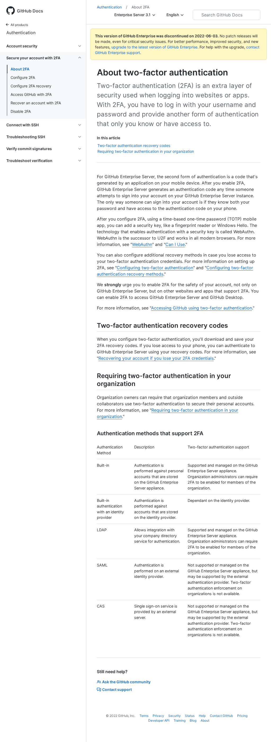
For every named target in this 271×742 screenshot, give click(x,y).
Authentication (20, 32)
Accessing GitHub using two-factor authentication (201, 308)
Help (202, 716)
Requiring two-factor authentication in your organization (145, 151)
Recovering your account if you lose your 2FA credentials (156, 358)
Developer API (158, 720)
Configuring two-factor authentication (155, 267)
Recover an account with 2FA (36, 103)
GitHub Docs (30, 11)
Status (190, 716)
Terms (143, 716)
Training (180, 720)
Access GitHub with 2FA (31, 94)
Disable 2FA (21, 111)
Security (174, 716)
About (205, 720)
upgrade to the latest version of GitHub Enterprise (154, 47)
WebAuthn (142, 244)
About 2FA (20, 69)
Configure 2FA (23, 77)
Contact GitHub (221, 716)
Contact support (117, 689)
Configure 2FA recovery (31, 86)
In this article (108, 138)
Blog (193, 720)
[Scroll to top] (259, 730)
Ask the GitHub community (126, 682)
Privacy (158, 716)
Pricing (242, 716)
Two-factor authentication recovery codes (133, 145)
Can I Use (175, 244)
